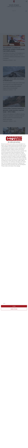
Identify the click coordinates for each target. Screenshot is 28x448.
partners (8, 143)
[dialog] (14, 291)
